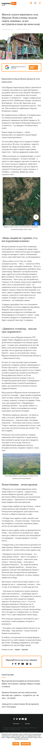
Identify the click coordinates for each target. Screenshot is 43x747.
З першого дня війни (10, 304)
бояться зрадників (20, 152)
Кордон (17, 649)
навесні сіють (30, 491)
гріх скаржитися (13, 403)
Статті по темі (8, 675)
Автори (27, 723)
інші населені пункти (21, 362)
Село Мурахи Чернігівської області (16, 87)
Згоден (15, 744)
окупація (25, 649)
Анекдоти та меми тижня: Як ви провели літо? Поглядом (20, 705)
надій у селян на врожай (23, 530)
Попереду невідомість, (20, 642)
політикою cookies (21, 739)
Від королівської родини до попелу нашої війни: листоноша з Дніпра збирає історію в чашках (21, 684)
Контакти (16, 723)
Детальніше (26, 744)
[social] (12, 664)
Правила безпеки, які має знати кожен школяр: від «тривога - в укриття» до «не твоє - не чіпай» (20, 695)
